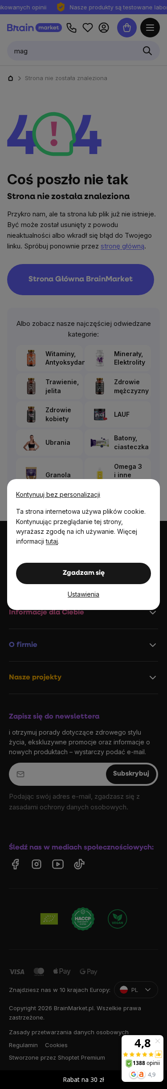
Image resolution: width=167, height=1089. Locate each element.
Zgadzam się (84, 573)
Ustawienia (83, 594)
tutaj (52, 541)
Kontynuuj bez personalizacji (58, 494)
